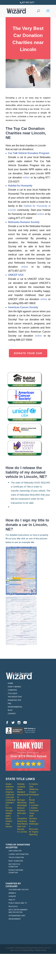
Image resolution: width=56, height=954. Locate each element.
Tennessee (34, 810)
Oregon (32, 792)
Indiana (9, 821)
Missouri (21, 808)
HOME (10, 683)
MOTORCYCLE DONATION (14, 865)
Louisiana (21, 786)
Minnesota (21, 802)
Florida (9, 808)
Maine (20, 789)
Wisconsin (33, 829)
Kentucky (20, 784)
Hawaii (9, 813)
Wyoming (33, 834)
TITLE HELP (12, 693)
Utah (31, 816)
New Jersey (22, 821)
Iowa (8, 823)
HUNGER (12, 896)
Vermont (33, 818)
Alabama (10, 786)
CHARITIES (12, 690)
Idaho (8, 816)
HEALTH (12, 899)
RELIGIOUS (13, 906)
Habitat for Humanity (20, 185)
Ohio (31, 786)
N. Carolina (22, 831)
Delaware (10, 802)
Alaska (8, 784)
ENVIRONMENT (15, 919)
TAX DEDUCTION (15, 697)
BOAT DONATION (16, 861)
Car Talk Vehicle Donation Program (28, 153)
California (10, 794)
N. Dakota (33, 784)
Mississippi (22, 805)
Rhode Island (32, 801)
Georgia (9, 810)
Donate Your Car (28, 353)
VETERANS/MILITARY (17, 915)
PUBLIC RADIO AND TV (18, 903)
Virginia (32, 821)
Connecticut (10, 800)
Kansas (9, 826)
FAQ (9, 703)
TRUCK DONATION (16, 857)
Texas (31, 813)
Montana (21, 810)
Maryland (21, 792)
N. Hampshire (22, 817)
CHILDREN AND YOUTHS (18, 889)
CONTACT (12, 713)
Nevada (20, 829)
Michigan (21, 800)
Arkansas (10, 792)
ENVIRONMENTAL (15, 707)
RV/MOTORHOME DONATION (16, 871)
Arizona (9, 789)
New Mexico (22, 823)
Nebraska (21, 813)
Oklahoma (33, 789)
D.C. (7, 805)
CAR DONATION (15, 850)
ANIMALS (12, 893)
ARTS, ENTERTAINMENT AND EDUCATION (18, 910)
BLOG (10, 710)
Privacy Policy (28, 950)
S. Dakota (33, 808)
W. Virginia (33, 831)
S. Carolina (33, 805)
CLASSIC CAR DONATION (18, 854)
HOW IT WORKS (14, 687)
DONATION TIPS (14, 700)
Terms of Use (40, 950)
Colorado (10, 797)
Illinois (8, 818)
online (26, 177)
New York (21, 826)
